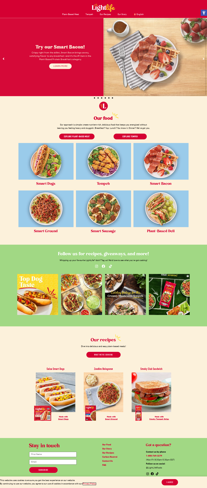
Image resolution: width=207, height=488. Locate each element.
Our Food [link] (106, 445)
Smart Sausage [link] (103, 231)
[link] (204, 13)
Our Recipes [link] (105, 14)
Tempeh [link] (89, 14)
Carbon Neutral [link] (110, 457)
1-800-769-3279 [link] (154, 456)
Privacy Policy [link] (89, 484)
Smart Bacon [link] (161, 184)
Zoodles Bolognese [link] (103, 369)
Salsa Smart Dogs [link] (55, 369)
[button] (37, 294)
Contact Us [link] (107, 461)
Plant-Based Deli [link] (161, 231)
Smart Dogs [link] (45, 184)
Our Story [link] (122, 14)
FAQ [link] (104, 465)
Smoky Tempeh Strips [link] (159, 419)
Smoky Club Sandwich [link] (151, 369)
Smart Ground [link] (46, 231)
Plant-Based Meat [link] (70, 14)
